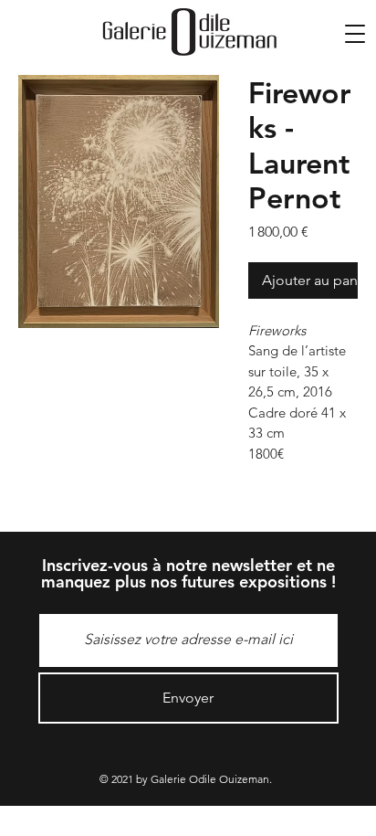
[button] (355, 33)
